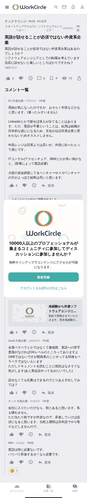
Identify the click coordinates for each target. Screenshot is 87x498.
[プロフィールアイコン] (82, 7)
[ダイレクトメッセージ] (64, 7)
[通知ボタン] (73, 6)
